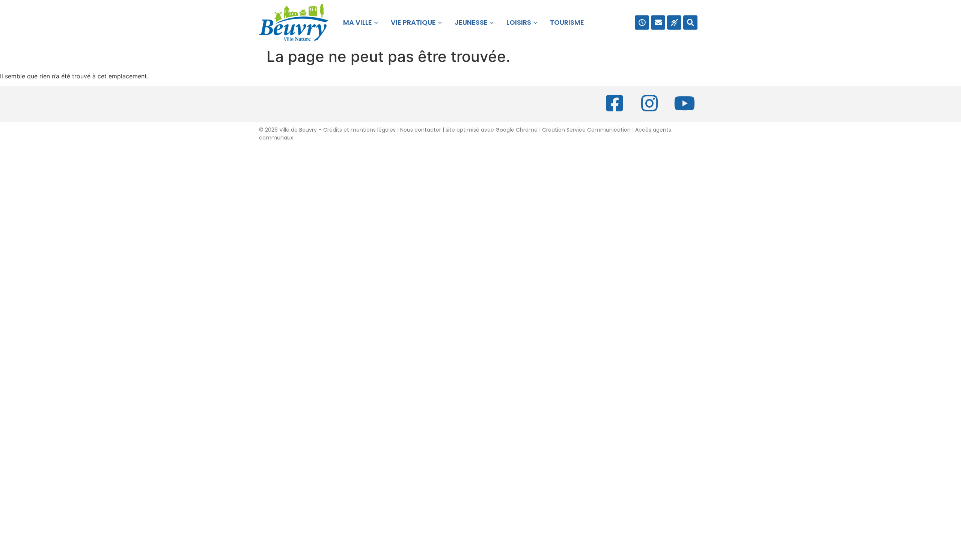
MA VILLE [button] (356, 22)
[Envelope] (658, 22)
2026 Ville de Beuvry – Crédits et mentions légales (330, 130)
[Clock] (642, 22)
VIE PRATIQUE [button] (413, 22)
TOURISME (567, 22)
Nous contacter (420, 130)
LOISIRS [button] (518, 22)
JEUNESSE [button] (471, 22)
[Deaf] (674, 22)
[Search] (690, 22)
